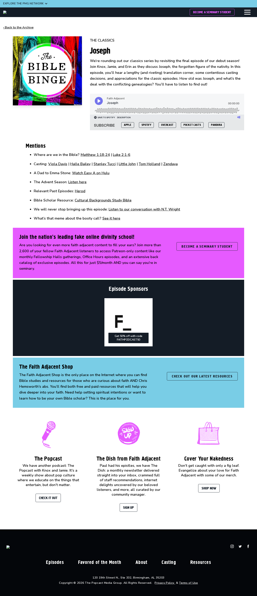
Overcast (167, 125)
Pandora (216, 125)
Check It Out (48, 498)
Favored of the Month (99, 562)
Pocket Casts (192, 125)
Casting (169, 562)
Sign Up (128, 507)
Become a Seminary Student (212, 12)
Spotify (146, 125)
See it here (111, 218)
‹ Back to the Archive (18, 27)
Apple (128, 125)
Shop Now (209, 488)
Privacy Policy (165, 583)
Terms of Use (188, 583)
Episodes (55, 562)
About (141, 562)
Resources (200, 562)
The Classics (102, 40)
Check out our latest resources (202, 376)
